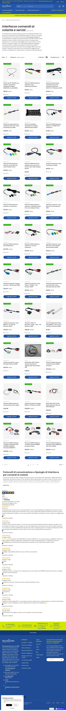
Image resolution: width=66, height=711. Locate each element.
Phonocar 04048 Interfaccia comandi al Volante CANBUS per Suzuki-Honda (32, 444)
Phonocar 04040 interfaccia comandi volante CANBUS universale (53, 364)
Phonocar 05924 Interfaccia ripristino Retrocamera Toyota (11, 404)
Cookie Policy (25, 663)
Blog (58, 1)
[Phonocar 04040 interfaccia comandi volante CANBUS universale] (54, 350)
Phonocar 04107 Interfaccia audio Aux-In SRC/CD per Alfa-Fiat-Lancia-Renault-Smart (33, 206)
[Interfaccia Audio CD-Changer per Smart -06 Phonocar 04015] (11, 272)
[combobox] (35, 6)
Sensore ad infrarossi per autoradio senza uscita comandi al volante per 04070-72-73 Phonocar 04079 (54, 85)
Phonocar (36, 43)
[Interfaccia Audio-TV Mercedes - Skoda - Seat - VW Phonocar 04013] (33, 311)
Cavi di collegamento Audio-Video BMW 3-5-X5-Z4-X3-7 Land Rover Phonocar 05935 (54, 324)
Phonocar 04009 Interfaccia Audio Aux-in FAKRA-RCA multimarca (53, 125)
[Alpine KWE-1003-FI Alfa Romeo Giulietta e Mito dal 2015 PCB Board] (54, 391)
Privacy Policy (25, 665)
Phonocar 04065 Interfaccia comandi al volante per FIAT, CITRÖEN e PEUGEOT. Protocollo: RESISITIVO (10, 445)
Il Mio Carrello (39, 654)
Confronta (41, 57)
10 (37, 464)
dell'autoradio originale (32, 37)
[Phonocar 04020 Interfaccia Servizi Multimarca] (11, 232)
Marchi (62, 1)
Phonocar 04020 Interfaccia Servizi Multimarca (10, 244)
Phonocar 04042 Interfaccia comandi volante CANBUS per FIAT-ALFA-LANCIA (54, 444)
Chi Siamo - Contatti (27, 642)
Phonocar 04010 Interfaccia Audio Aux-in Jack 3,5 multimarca (32, 245)
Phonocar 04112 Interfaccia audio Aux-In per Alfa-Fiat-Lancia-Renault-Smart (10, 165)
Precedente (5, 504)
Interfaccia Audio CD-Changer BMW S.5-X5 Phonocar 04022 (33, 404)
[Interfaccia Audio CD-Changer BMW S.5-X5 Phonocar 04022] (33, 391)
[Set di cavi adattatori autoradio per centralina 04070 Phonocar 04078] (33, 112)
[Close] (22, 696)
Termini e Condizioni (27, 645)
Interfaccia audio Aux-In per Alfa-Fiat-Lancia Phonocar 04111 (53, 206)
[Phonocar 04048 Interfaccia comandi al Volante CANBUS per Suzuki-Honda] (33, 431)
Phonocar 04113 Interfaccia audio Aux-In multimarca (10, 205)
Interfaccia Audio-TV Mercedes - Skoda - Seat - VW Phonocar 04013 (33, 324)
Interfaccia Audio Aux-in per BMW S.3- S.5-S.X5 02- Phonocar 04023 (11, 324)
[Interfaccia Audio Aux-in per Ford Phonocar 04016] (54, 152)
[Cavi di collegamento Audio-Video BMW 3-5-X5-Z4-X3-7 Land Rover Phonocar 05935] (54, 311)
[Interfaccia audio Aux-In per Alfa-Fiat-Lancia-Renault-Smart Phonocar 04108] (54, 232)
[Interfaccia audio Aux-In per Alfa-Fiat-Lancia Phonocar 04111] (54, 193)
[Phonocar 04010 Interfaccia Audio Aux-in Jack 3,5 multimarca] (33, 232)
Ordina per (13, 57)
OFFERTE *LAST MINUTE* (57, 10)
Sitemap (57, 702)
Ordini (37, 649)
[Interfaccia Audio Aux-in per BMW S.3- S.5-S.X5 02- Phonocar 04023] (11, 311)
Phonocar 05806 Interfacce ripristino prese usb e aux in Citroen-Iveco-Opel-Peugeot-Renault (33, 166)
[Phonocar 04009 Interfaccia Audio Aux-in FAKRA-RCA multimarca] (54, 112)
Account (38, 644)
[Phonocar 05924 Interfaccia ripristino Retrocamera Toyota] (11, 391)
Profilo (37, 657)
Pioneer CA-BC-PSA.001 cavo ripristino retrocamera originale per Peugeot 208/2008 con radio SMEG (11, 85)
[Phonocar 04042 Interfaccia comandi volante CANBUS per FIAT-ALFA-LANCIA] (54, 431)
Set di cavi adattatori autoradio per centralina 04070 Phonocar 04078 (31, 125)
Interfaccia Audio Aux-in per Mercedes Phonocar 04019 (11, 363)
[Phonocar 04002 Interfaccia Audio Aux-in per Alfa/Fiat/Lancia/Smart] (33, 71)
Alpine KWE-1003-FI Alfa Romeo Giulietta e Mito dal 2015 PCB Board (53, 405)
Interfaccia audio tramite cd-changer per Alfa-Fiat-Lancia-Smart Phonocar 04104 (11, 125)
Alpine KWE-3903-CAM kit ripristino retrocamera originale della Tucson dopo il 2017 (32, 365)
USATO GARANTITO (6, 12)
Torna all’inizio (33, 632)
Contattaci (48, 702)
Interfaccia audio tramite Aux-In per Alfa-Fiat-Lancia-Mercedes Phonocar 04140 (54, 285)
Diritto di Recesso (26, 648)
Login (37, 647)
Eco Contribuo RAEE (27, 660)
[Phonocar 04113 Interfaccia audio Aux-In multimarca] (11, 193)
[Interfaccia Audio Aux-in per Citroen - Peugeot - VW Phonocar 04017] (33, 272)
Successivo (11, 504)
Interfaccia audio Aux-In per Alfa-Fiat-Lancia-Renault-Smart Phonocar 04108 (53, 245)
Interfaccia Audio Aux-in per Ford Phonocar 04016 (53, 164)
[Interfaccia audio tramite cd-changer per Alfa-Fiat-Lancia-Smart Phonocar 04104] (11, 112)
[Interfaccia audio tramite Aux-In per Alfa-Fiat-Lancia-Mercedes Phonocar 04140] (54, 272)
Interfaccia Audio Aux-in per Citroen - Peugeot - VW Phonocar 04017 (32, 285)
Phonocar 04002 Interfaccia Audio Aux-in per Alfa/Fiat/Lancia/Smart (32, 84)
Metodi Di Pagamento (27, 653)
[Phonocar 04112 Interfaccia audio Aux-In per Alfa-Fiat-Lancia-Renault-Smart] (11, 152)
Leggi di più (6, 485)
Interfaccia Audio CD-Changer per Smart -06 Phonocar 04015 (11, 284)
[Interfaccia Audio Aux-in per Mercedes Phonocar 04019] (11, 350)
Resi (37, 652)
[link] (14, 465)
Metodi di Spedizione (27, 650)
